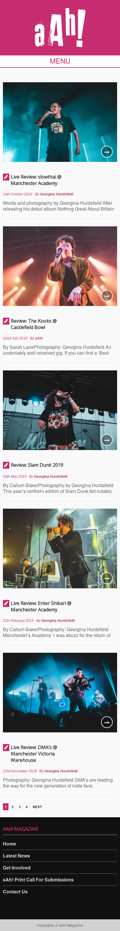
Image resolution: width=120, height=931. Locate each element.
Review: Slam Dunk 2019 (37, 465)
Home (9, 843)
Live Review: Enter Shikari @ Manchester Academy (41, 606)
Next (37, 806)
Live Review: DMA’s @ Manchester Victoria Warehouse (34, 753)
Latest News (16, 855)
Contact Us (15, 891)
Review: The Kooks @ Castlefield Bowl (34, 324)
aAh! (39, 338)
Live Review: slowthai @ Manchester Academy (36, 180)
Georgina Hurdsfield (56, 194)
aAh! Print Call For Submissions (38, 879)
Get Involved (17, 867)
